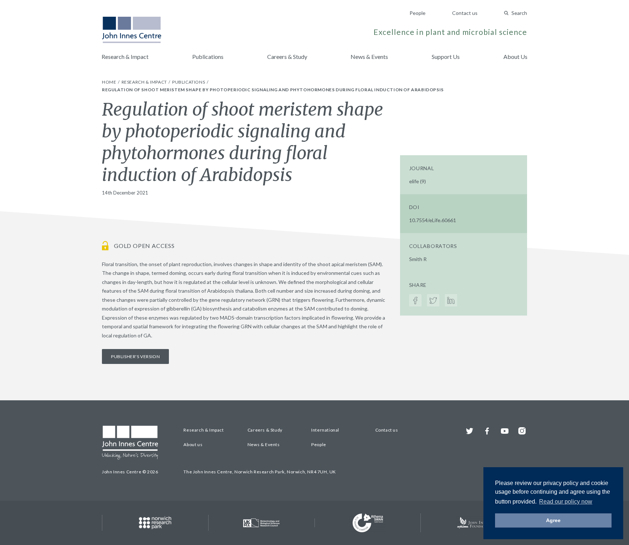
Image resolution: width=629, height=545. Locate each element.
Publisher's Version (135, 356)
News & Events (369, 56)
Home (109, 82)
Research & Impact (125, 56)
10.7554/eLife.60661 (432, 220)
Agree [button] (553, 520)
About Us (515, 56)
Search (519, 13)
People (418, 13)
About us (192, 444)
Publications (207, 56)
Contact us (465, 13)
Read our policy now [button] (565, 501)
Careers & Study (287, 56)
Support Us (446, 56)
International (325, 430)
